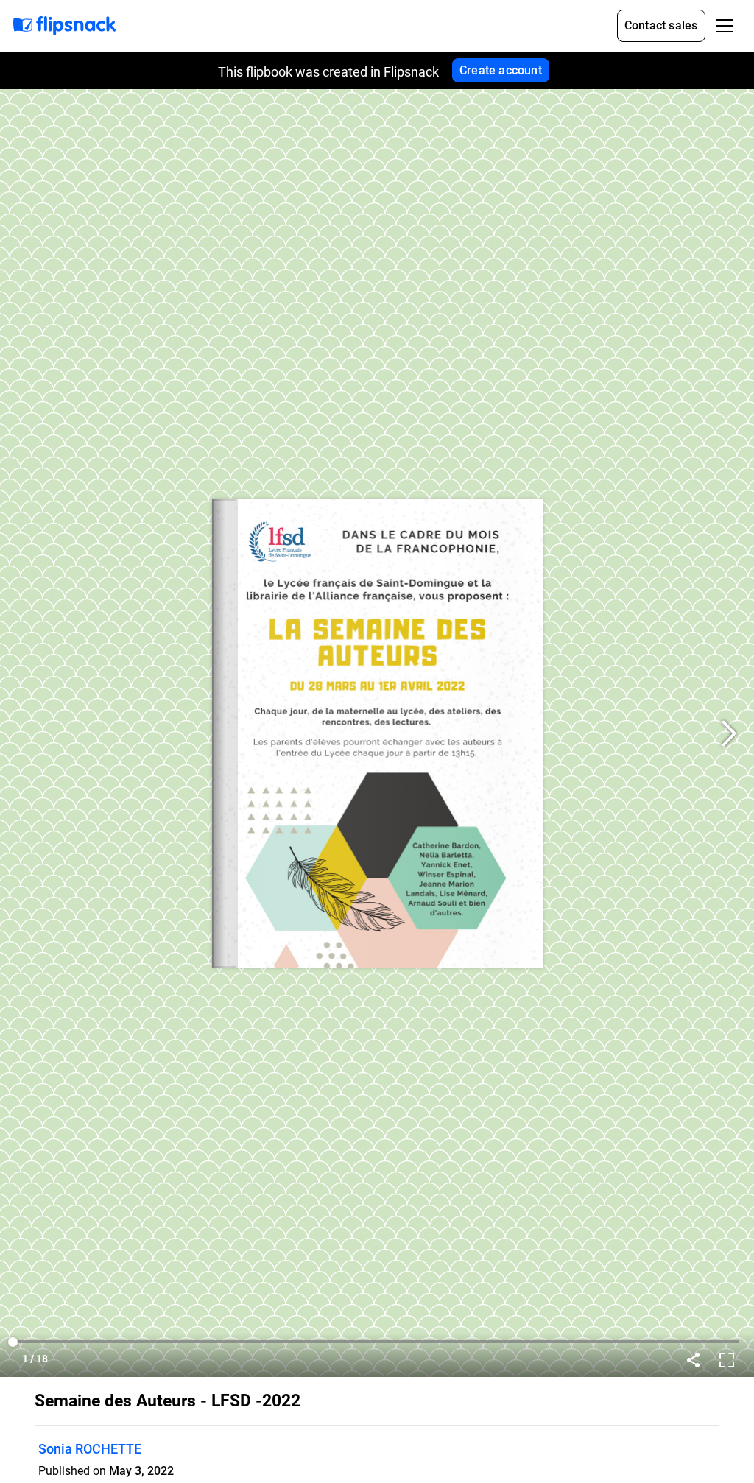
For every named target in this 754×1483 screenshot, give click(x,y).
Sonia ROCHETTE (89, 1448)
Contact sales (661, 25)
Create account (500, 70)
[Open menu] (724, 26)
